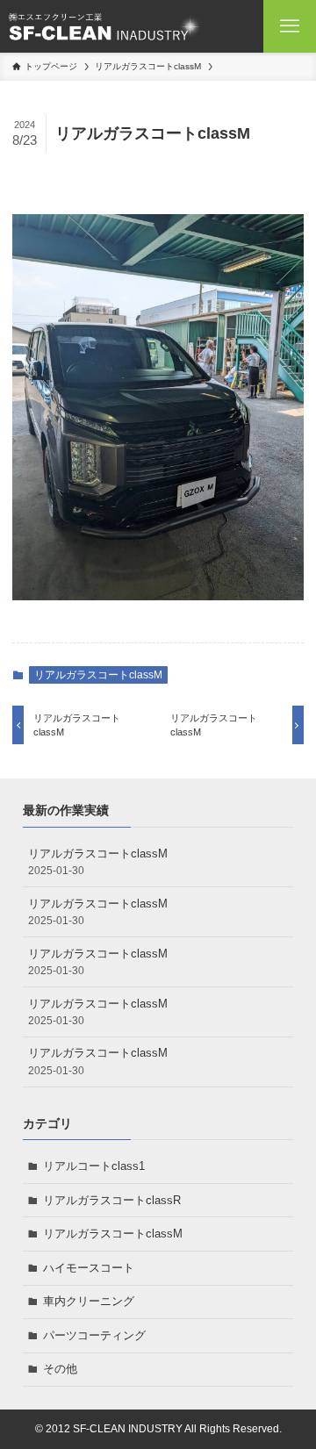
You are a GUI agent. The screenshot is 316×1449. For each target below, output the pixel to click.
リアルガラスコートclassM (98, 675)
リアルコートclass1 (94, 1166)
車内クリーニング (88, 1301)
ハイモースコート (88, 1267)
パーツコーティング (94, 1335)
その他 (60, 1368)
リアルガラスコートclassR (112, 1200)
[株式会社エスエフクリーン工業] (104, 26)
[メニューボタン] (289, 26)
